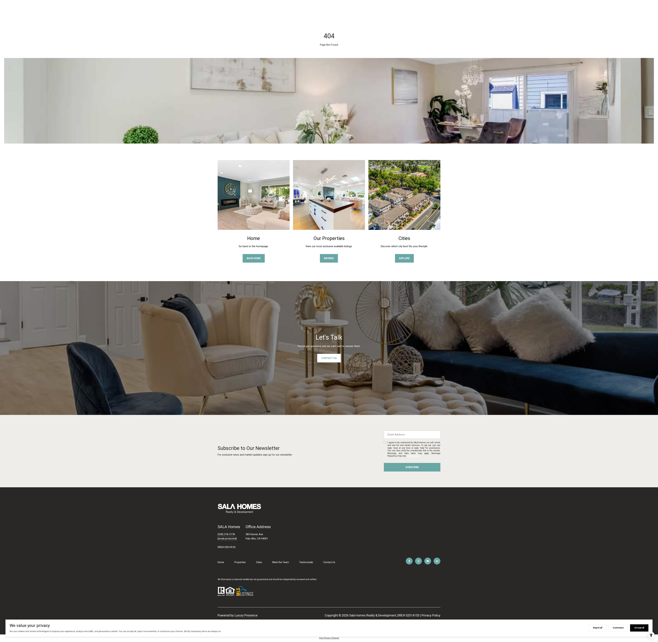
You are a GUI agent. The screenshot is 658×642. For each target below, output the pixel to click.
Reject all (597, 628)
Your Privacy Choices (329, 638)
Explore (404, 258)
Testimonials (306, 562)
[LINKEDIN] (437, 561)
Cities (259, 562)
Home (221, 562)
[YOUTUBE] (427, 561)
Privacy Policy (413, 456)
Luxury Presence (246, 615)
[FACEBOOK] (409, 561)
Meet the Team (280, 562)
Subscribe (412, 467)
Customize (618, 628)
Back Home (254, 258)
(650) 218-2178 (226, 534)
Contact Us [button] (329, 358)
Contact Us (329, 562)
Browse (329, 258)
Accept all (639, 628)
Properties (240, 562)
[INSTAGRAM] (418, 561)
